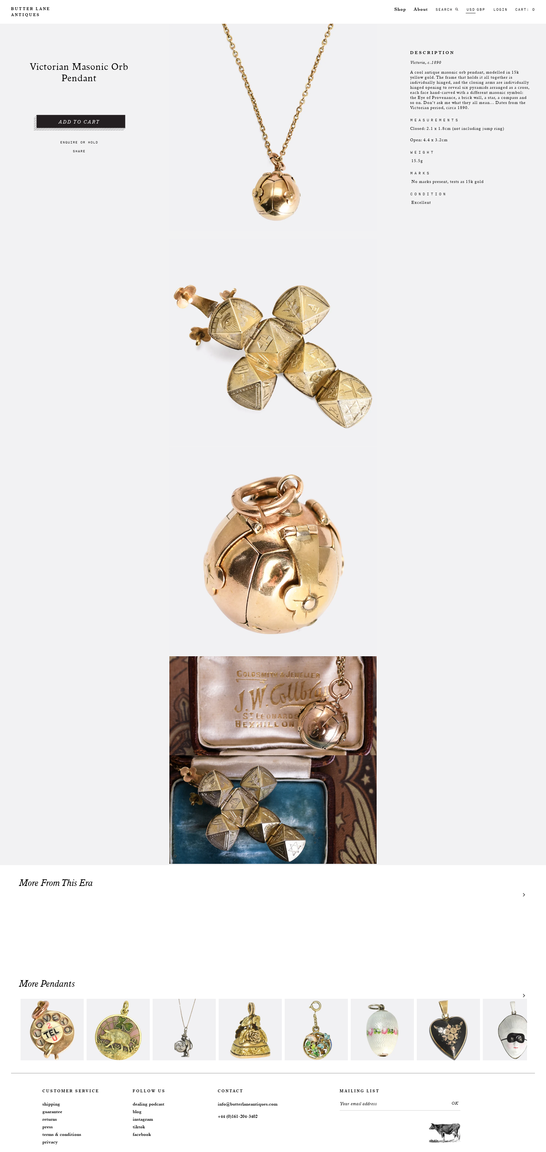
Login (500, 9)
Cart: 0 (525, 9)
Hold (93, 142)
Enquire (69, 142)
